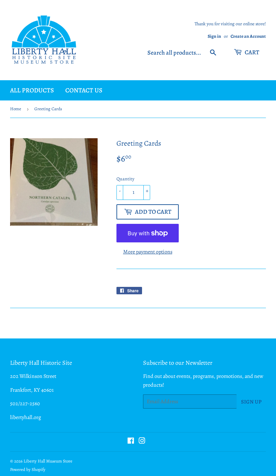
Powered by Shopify (27, 469)
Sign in (214, 36)
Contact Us (83, 90)
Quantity (125, 179)
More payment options (147, 252)
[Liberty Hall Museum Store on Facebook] (130, 441)
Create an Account (248, 36)
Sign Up (251, 402)
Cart (251, 52)
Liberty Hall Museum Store (48, 461)
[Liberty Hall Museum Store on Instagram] (142, 441)
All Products (32, 90)
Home (15, 109)
